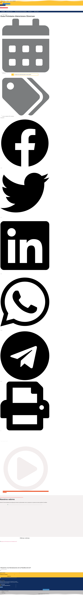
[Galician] (2, 2)
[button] (24, 143)
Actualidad (3, 11)
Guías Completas (4, 14)
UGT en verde (36, 11)
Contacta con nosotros (4, 574)
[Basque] (0, 2)
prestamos (12, 116)
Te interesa (30, 11)
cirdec (4, 116)
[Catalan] (1, 2)
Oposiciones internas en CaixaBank (21, 11)
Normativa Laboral (9, 11)
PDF (9, 116)
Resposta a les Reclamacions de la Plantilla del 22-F (16, 567)
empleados (7, 116)
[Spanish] (3, 2)
